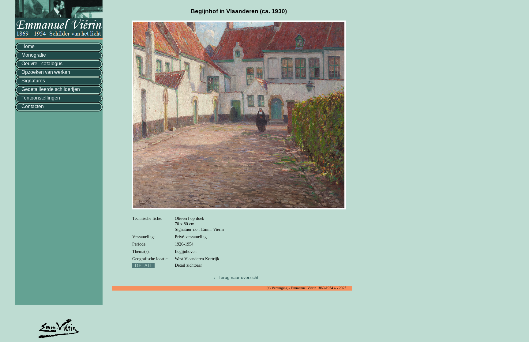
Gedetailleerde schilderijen (50, 89)
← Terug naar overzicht (235, 277)
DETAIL (143, 265)
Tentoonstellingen (40, 97)
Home (28, 46)
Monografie (33, 55)
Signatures (33, 80)
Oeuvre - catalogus (41, 63)
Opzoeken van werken (45, 72)
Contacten (32, 106)
